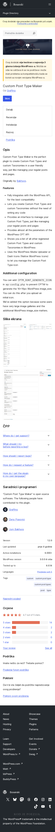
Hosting (7, 724)
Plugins (33, 724)
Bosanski (15, 792)
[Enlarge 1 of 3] (22, 327)
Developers (9, 749)
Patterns (33, 729)
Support (7, 744)
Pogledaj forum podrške (16, 669)
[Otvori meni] (50, 4)
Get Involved (36, 738)
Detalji (9, 109)
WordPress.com (13, 763)
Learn (6, 738)
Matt (7, 768)
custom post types (43, 584)
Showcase (34, 714)
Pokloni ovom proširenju (16, 696)
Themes (33, 719)
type (49, 590)
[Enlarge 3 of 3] (48, 373)
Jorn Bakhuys (16, 529)
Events (33, 744)
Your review (9, 648)
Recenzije (11, 117)
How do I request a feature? (18, 465)
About (6, 714)
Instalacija (11, 124)
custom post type (43, 578)
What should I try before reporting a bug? (15, 445)
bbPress (9, 773)
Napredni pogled (12, 598)
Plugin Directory (10, 13)
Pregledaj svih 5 (44, 572)
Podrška (10, 139)
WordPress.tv (11, 754)
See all (48, 648)
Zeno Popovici (17, 519)
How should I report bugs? (17, 456)
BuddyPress (11, 779)
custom (30, 578)
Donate (34, 749)
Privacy (7, 729)
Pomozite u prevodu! (27, 23)
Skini (7, 98)
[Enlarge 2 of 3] (48, 327)
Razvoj (9, 132)
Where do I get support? (16, 435)
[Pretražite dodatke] (34, 33)
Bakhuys (21, 180)
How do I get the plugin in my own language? (15, 474)
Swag (33, 754)
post (43, 590)
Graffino (11, 90)
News (6, 719)
